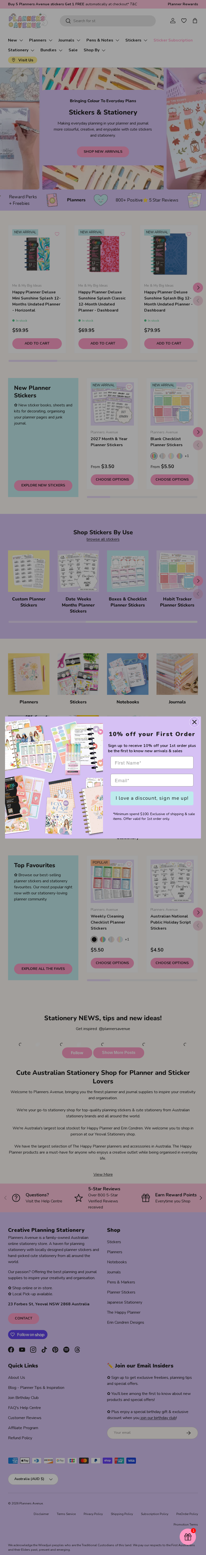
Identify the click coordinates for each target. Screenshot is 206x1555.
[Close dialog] (194, 722)
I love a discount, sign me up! (152, 798)
